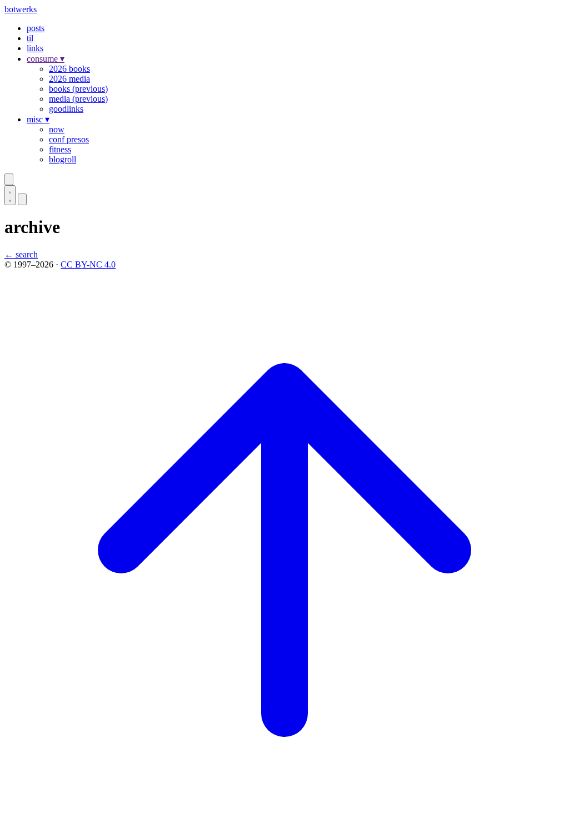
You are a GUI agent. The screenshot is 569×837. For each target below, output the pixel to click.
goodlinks (66, 108)
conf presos (69, 139)
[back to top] (284, 827)
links (35, 48)
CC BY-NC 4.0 (88, 264)
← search (21, 254)
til (30, 38)
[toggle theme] (10, 195)
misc (38, 119)
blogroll (62, 159)
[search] (8, 179)
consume (45, 58)
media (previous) (78, 98)
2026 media (69, 78)
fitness (60, 149)
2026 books (69, 68)
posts (35, 28)
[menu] (22, 199)
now (56, 129)
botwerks (20, 9)
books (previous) (78, 88)
